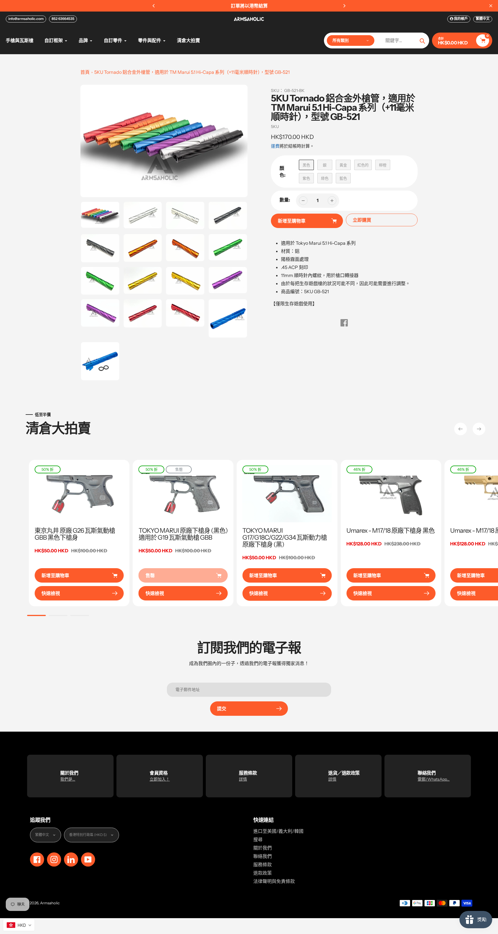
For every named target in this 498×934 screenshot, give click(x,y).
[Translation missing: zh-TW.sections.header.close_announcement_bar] (491, 6)
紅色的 (363, 165)
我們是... (67, 779)
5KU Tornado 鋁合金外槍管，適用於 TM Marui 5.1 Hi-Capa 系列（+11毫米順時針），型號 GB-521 (192, 72)
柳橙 (382, 165)
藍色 (343, 178)
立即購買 (362, 220)
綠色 (325, 178)
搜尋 (258, 839)
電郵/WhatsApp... (434, 779)
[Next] (344, 6)
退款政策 (262, 873)
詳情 (243, 779)
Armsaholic (50, 903)
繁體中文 (483, 18)
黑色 (306, 165)
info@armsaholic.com (26, 18)
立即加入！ (160, 779)
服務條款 (262, 864)
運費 (275, 146)
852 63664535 (63, 18)
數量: (285, 200)
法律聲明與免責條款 (274, 881)
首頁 (85, 72)
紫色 (306, 178)
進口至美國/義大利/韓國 (278, 831)
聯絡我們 (262, 856)
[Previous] (154, 6)
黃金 (343, 165)
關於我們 (262, 848)
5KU (275, 126)
